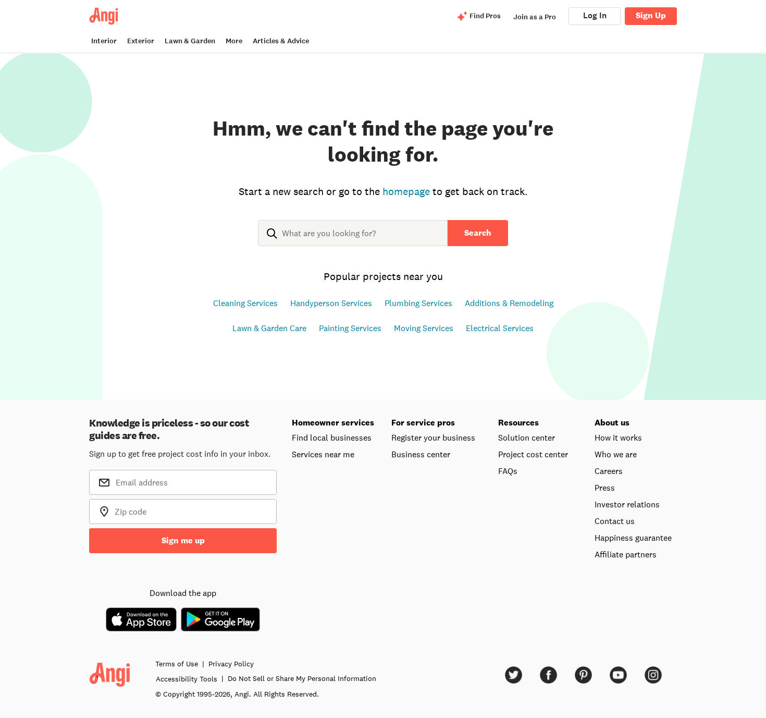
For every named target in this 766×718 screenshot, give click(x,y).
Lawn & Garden (190, 41)
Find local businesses (332, 437)
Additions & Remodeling (509, 303)
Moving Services (423, 328)
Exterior (140, 41)
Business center (420, 454)
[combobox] (353, 241)
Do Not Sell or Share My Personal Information (302, 678)
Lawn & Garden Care (269, 328)
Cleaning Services (245, 303)
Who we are (616, 454)
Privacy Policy (231, 663)
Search (477, 232)
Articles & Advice (281, 41)
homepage (406, 191)
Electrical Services (500, 328)
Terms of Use (176, 663)
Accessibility (186, 679)
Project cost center (533, 454)
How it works (618, 437)
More (234, 41)
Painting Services (350, 328)
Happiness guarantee (633, 537)
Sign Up (651, 15)
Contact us (615, 521)
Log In (595, 15)
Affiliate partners (626, 554)
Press (605, 487)
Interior (104, 41)
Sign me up (183, 540)
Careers (609, 471)
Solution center (526, 437)
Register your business (433, 437)
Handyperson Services (331, 303)
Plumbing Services (418, 303)
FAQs (507, 471)
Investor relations (627, 504)
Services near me (323, 454)
